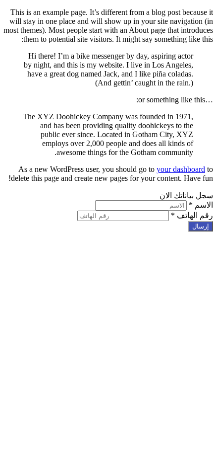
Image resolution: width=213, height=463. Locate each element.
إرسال (200, 226)
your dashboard (181, 169)
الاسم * (201, 205)
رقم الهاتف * (192, 215)
